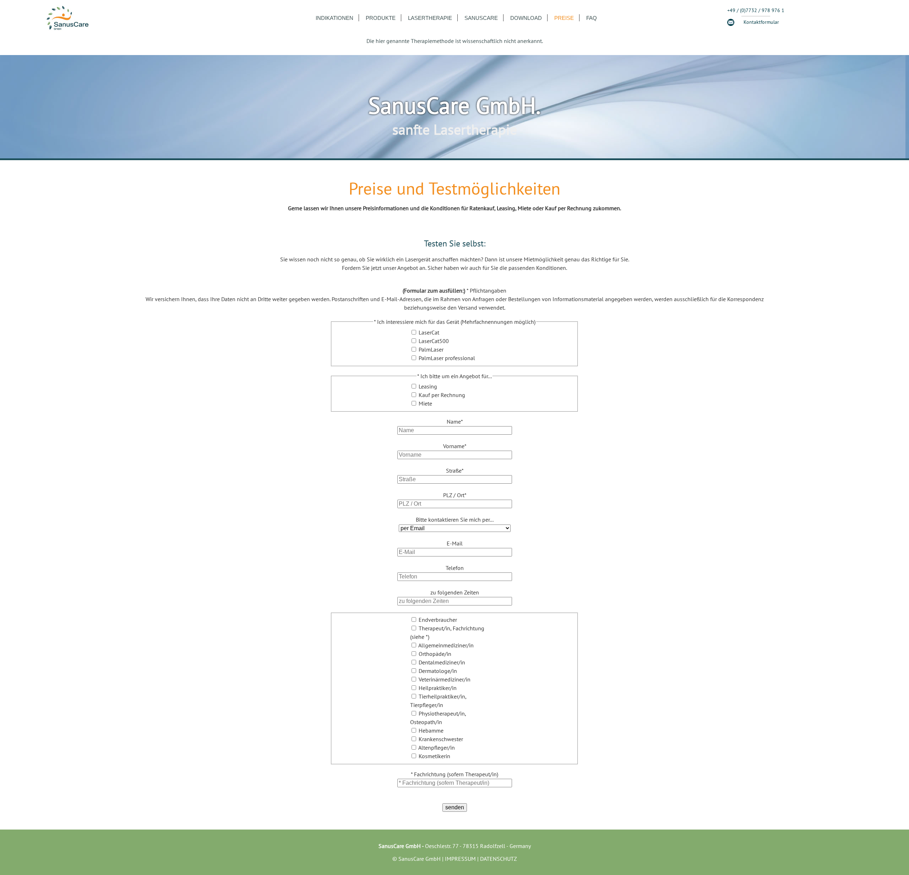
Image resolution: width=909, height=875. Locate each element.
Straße (454, 470)
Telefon (455, 567)
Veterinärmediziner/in (444, 679)
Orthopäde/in (435, 653)
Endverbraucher (438, 619)
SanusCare (481, 18)
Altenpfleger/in (436, 747)
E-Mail (455, 543)
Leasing (428, 386)
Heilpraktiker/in (438, 687)
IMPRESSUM (460, 858)
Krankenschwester (441, 739)
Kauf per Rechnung (442, 394)
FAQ (591, 18)
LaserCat (429, 332)
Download (526, 18)
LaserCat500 (434, 340)
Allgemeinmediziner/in (446, 645)
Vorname (454, 446)
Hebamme (431, 730)
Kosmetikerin (434, 756)
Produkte (381, 18)
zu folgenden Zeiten (454, 592)
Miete (425, 403)
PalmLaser (431, 349)
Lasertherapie (430, 18)
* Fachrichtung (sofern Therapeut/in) (454, 774)
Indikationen (334, 18)
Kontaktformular (761, 22)
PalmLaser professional (447, 358)
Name (455, 421)
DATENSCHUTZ (498, 858)
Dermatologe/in (438, 670)
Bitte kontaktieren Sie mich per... (455, 519)
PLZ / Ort (454, 495)
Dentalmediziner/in (442, 662)
